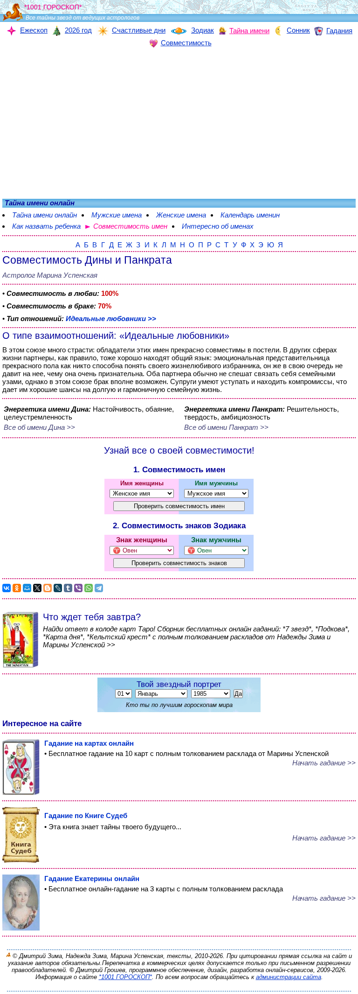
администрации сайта (288, 976)
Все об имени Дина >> (39, 427)
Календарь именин (250, 215)
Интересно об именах (218, 226)
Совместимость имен (130, 226)
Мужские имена (116, 215)
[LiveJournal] (58, 588)
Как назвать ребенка (46, 226)
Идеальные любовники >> (111, 318)
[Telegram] (99, 588)
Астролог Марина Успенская (49, 275)
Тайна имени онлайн (44, 215)
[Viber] (78, 588)
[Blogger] (47, 588)
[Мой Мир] (27, 588)
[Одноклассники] (17, 588)
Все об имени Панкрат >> (226, 427)
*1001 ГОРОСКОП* (125, 976)
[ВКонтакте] (6, 588)
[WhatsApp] (88, 588)
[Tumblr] (68, 588)
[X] (37, 588)
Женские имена (181, 215)
